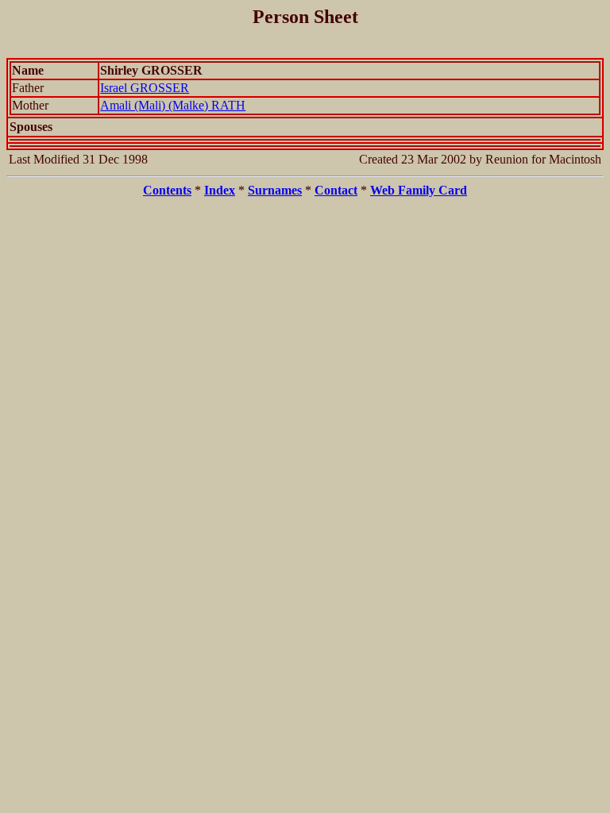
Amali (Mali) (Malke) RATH (172, 105)
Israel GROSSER (144, 87)
